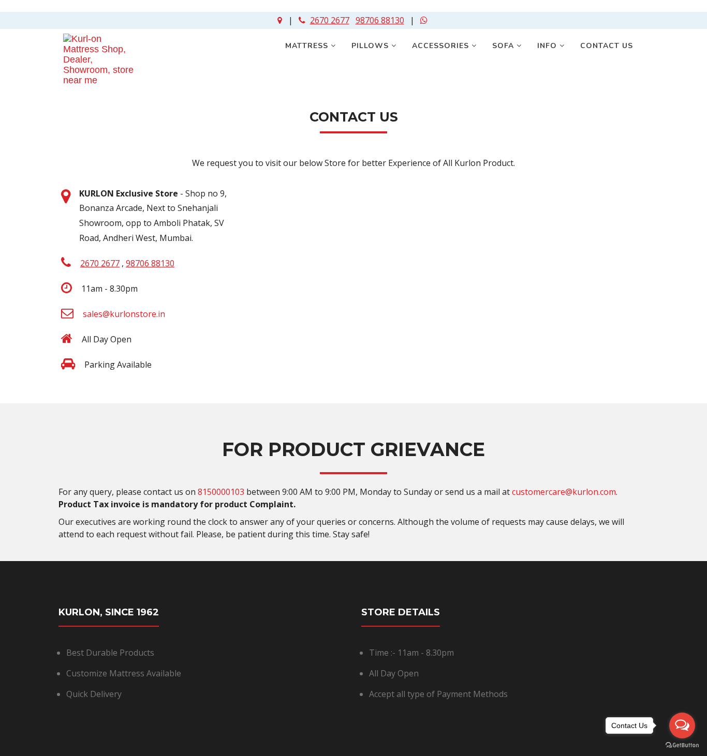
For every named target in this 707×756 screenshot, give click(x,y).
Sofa (504, 46)
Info (548, 46)
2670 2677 (329, 20)
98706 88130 (380, 20)
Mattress (308, 46)
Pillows (371, 46)
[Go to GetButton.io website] (682, 745)
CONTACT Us (608, 46)
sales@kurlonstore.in (124, 314)
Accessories (442, 46)
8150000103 (221, 491)
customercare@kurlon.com (564, 491)
